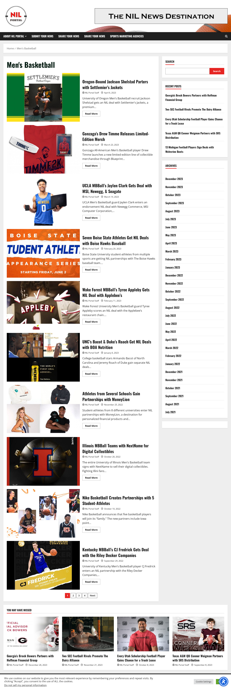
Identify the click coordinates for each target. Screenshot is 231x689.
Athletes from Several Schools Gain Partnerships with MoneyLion (43, 409)
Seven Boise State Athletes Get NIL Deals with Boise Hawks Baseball (43, 253)
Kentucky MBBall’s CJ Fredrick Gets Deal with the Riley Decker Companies (43, 565)
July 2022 (170, 315)
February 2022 (173, 356)
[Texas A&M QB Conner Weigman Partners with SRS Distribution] (198, 634)
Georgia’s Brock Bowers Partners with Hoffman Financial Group (30, 658)
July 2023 (170, 219)
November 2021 (173, 380)
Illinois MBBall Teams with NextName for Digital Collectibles (43, 461)
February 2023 (173, 259)
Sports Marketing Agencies (127, 36)
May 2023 (170, 235)
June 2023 (171, 227)
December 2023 (174, 179)
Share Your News (68, 36)
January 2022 (172, 364)
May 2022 (170, 332)
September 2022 (174, 299)
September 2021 (174, 396)
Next (92, 595)
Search (169, 62)
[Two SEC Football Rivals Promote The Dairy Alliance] (88, 634)
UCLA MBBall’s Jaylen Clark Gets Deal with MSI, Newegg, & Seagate (43, 201)
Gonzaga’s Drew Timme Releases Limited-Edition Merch (43, 149)
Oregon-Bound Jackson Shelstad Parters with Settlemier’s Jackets (43, 97)
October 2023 (172, 195)
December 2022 (174, 275)
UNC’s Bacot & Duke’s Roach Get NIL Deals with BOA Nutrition (43, 357)
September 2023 (174, 203)
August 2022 (172, 308)
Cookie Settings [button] (203, 681)
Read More (92, 114)
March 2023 (171, 251)
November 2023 (174, 187)
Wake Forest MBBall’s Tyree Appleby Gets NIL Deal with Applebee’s (43, 305)
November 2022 (174, 283)
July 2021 (170, 412)
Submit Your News (42, 36)
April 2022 (171, 340)
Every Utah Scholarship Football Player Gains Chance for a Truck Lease (141, 658)
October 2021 (172, 388)
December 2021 (173, 372)
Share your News (94, 36)
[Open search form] (226, 36)
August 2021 (172, 404)
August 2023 (172, 211)
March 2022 (171, 348)
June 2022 (171, 324)
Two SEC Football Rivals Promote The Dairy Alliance (193, 109)
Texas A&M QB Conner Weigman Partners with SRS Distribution (197, 658)
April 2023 (171, 243)
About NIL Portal (13, 36)
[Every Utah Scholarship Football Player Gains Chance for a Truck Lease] (143, 634)
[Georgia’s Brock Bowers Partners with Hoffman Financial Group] (33, 634)
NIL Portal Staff (92, 92)
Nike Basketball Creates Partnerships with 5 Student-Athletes (43, 513)
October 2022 (172, 291)
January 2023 (172, 267)
